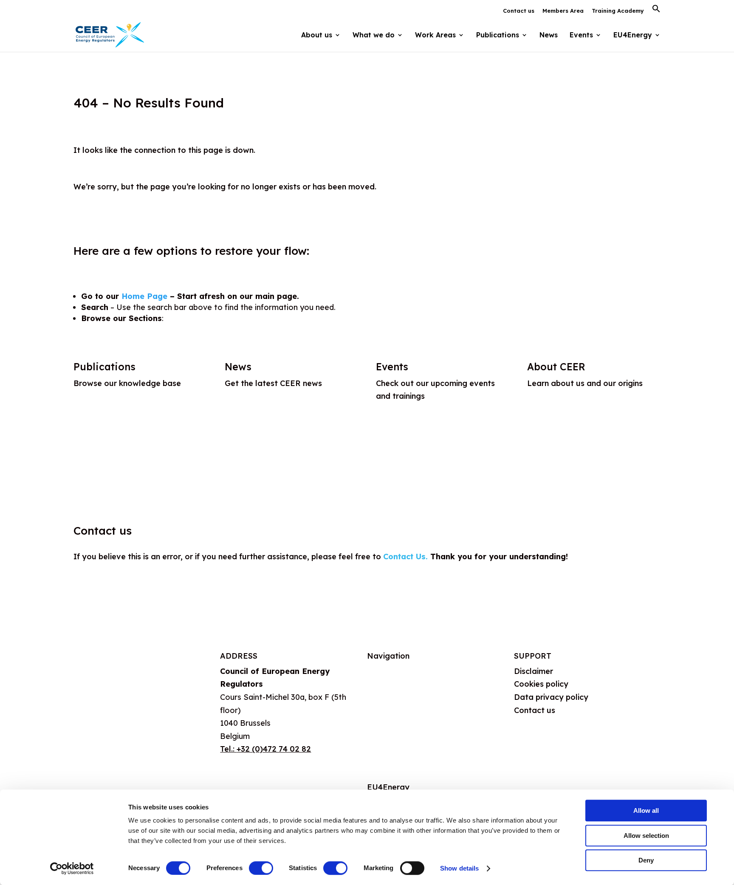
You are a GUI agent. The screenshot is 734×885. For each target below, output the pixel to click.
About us (383, 671)
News (548, 35)
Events (581, 35)
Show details (459, 868)
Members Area (563, 11)
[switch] (261, 868)
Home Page (144, 296)
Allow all (646, 810)
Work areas (388, 712)
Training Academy (618, 11)
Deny (646, 860)
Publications (104, 367)
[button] (656, 11)
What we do (389, 691)
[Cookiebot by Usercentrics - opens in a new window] (72, 868)
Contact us (518, 11)
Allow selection (646, 835)
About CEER (556, 367)
